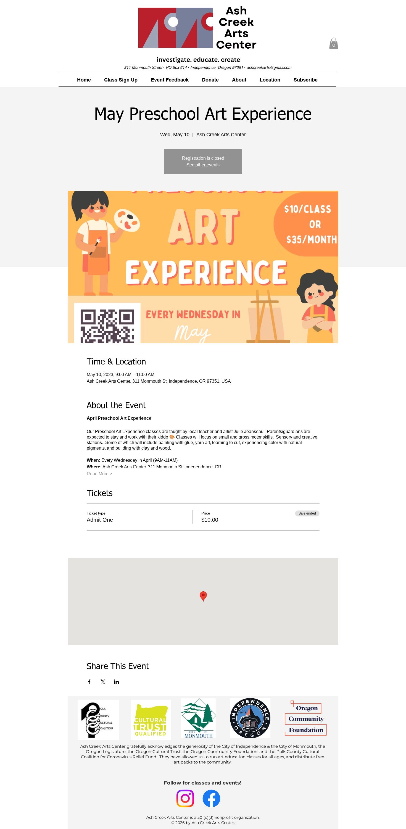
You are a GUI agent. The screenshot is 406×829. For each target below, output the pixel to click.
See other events (203, 164)
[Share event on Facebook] (89, 682)
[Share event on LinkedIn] (116, 682)
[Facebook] (211, 798)
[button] (333, 43)
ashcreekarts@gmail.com (269, 67)
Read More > (99, 473)
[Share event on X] (103, 682)
